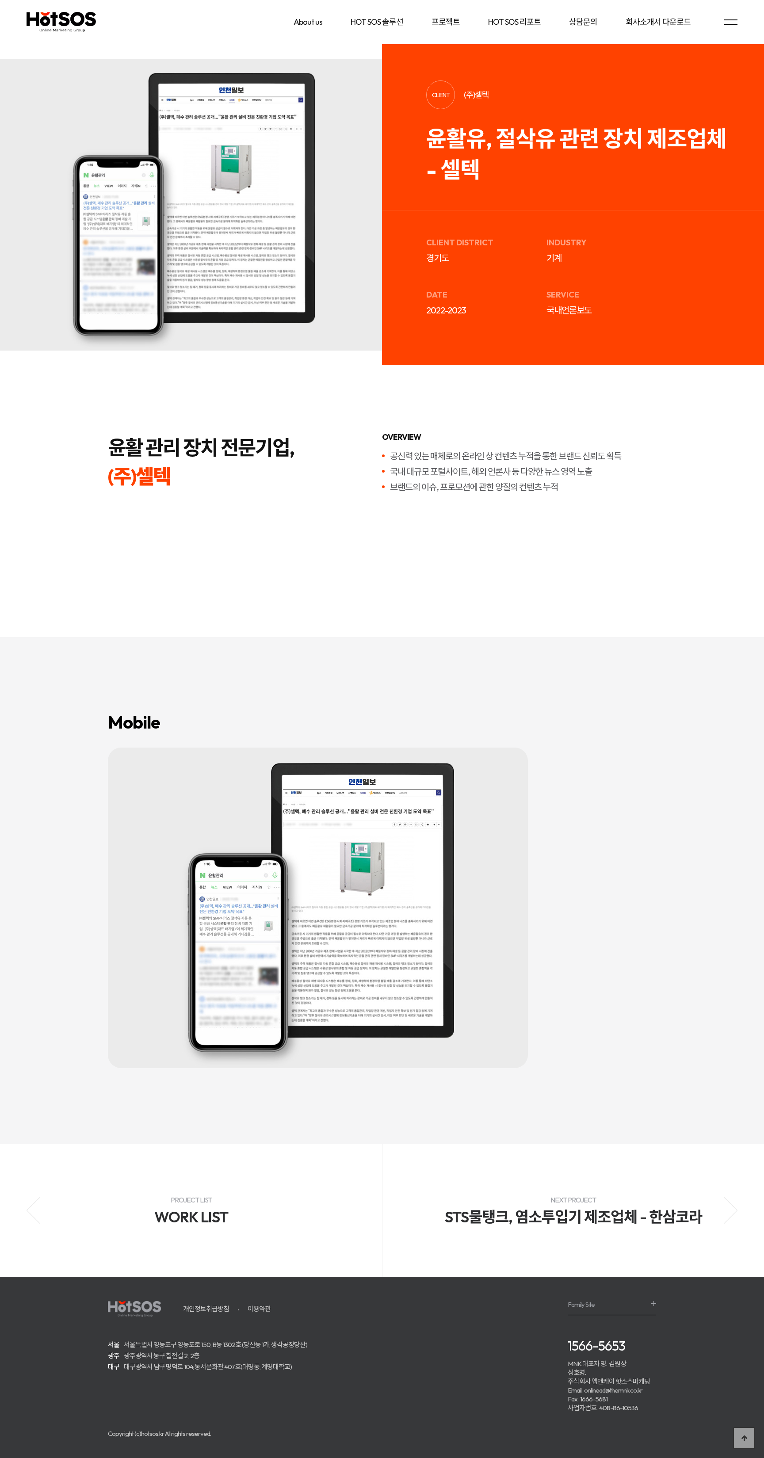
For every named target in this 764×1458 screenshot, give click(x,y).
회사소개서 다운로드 (658, 22)
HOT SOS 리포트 (514, 22)
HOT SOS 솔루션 (377, 22)
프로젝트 (446, 22)
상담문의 (583, 22)
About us (308, 22)
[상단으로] (744, 1438)
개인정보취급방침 (206, 1308)
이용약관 (259, 1308)
